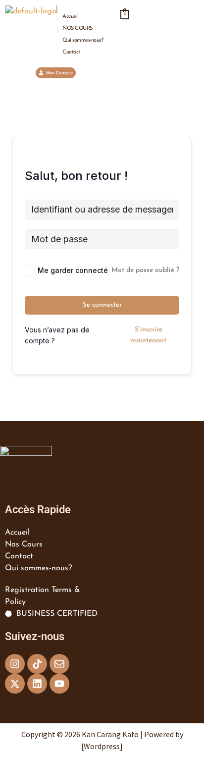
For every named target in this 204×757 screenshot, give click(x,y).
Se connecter (102, 305)
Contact (71, 52)
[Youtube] (59, 684)
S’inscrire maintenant (148, 335)
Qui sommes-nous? (82, 40)
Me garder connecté (73, 270)
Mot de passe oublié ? (145, 270)
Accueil (70, 16)
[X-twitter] (15, 684)
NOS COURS (77, 28)
